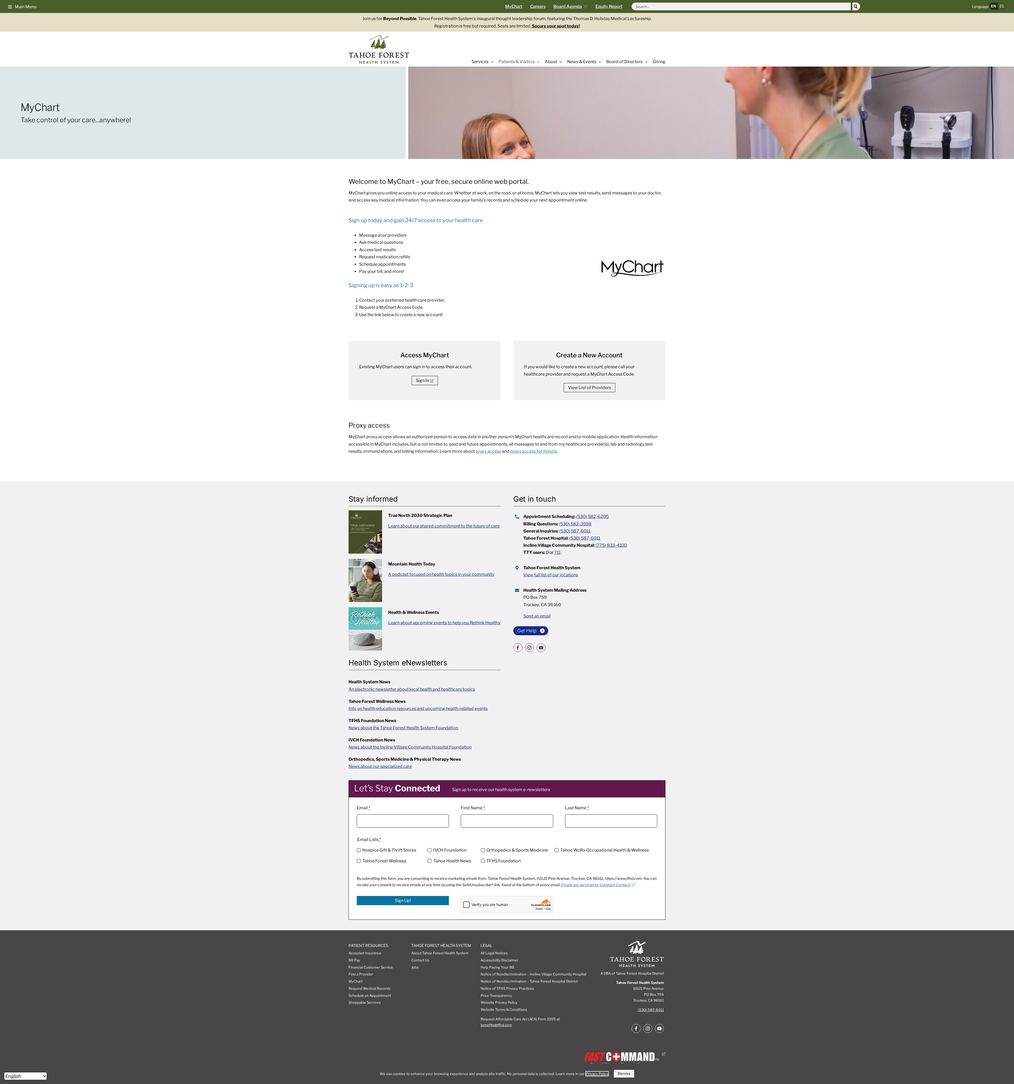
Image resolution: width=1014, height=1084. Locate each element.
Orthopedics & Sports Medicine (517, 850)
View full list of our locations (550, 574)
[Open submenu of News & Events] (598, 62)
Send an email (537, 616)
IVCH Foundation (449, 850)
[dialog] (507, 1073)
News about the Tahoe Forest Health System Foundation (403, 727)
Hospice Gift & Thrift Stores (389, 850)
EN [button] (993, 6)
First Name (473, 807)
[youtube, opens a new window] (541, 647)
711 (557, 552)
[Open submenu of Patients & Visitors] (537, 62)
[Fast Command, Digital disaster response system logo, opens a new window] (623, 1054)
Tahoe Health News (452, 860)
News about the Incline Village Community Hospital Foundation (410, 747)
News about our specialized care (380, 766)
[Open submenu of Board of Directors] (645, 62)
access (488, 451)
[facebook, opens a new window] (517, 647)
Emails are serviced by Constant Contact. (596, 884)
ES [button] (1002, 6)
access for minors (533, 451)
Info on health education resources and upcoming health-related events (418, 708)
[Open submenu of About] (559, 62)
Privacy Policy (597, 1074)
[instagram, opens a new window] (529, 647)
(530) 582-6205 (592, 516)
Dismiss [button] (624, 1073)
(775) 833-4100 (611, 545)
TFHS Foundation (503, 860)
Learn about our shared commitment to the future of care (444, 526)
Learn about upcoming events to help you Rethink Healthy (444, 622)
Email (363, 807)
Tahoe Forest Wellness (384, 860)
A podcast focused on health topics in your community (441, 574)
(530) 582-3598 (575, 523)
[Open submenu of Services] (491, 62)
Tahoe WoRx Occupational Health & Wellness (604, 850)
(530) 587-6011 (574, 531)
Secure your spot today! (556, 26)
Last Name (577, 807)
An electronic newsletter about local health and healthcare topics (412, 689)
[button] (22, 6)
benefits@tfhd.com (496, 1025)
